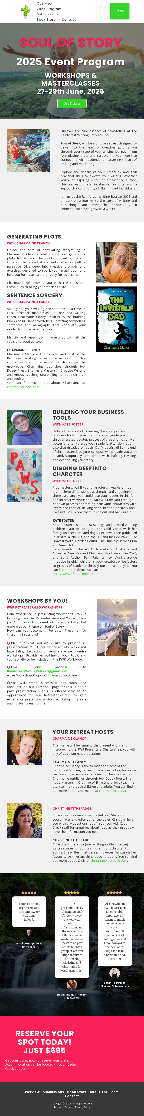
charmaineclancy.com (23, 387)
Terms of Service (63, 1107)
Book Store (46, 19)
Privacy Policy (82, 1107)
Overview (45, 3)
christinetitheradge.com (108, 860)
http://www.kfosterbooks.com (75, 574)
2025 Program (49, 9)
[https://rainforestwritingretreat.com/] (25, 12)
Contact (69, 19)
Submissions (48, 14)
